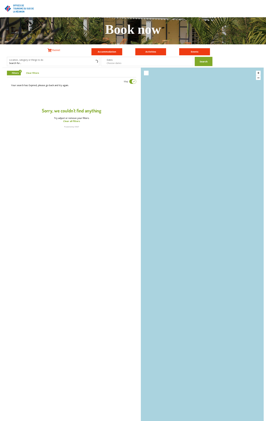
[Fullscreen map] (146, 73)
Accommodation (107, 51)
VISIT (77, 127)
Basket (56, 50)
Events (194, 51)
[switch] (130, 81)
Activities (150, 51)
